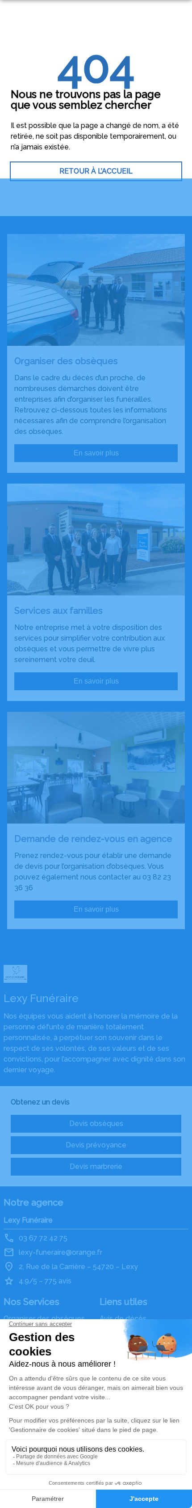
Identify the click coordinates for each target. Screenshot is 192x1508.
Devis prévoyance (96, 1145)
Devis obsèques (96, 1123)
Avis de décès (123, 1318)
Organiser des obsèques (44, 1318)
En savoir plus (96, 453)
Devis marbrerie (96, 1166)
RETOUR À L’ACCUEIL (96, 171)
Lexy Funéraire (28, 1220)
